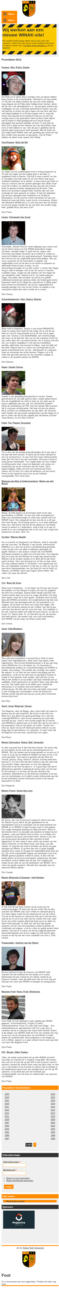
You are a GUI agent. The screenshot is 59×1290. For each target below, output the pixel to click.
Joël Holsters (37, 877)
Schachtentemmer (10, 299)
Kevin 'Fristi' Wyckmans (28, 991)
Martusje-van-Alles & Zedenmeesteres (20, 481)
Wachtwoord (10, 1170)
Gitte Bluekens (15, 629)
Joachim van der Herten (26, 943)
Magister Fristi (9, 991)
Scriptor (5, 537)
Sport (4, 629)
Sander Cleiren (15, 367)
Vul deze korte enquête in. (35, 45)
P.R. (3, 1052)
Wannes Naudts (18, 537)
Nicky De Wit (21, 142)
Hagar (4, 367)
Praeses (5, 67)
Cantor (5, 217)
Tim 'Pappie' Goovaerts (19, 423)
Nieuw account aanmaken (18, 1178)
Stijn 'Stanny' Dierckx (30, 299)
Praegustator (8, 943)
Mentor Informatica (11, 742)
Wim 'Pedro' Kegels (20, 67)
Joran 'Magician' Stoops (20, 706)
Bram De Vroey (14, 583)
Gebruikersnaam (12, 1162)
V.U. (4, 583)
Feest (4, 423)
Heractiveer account (15, 1201)
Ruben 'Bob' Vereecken (32, 742)
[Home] (30, 1266)
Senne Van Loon (25, 791)
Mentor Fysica (8, 791)
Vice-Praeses (8, 142)
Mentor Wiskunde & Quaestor (16, 877)
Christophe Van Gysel (19, 217)
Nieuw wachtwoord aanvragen (19, 1180)
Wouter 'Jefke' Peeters (17, 1052)
